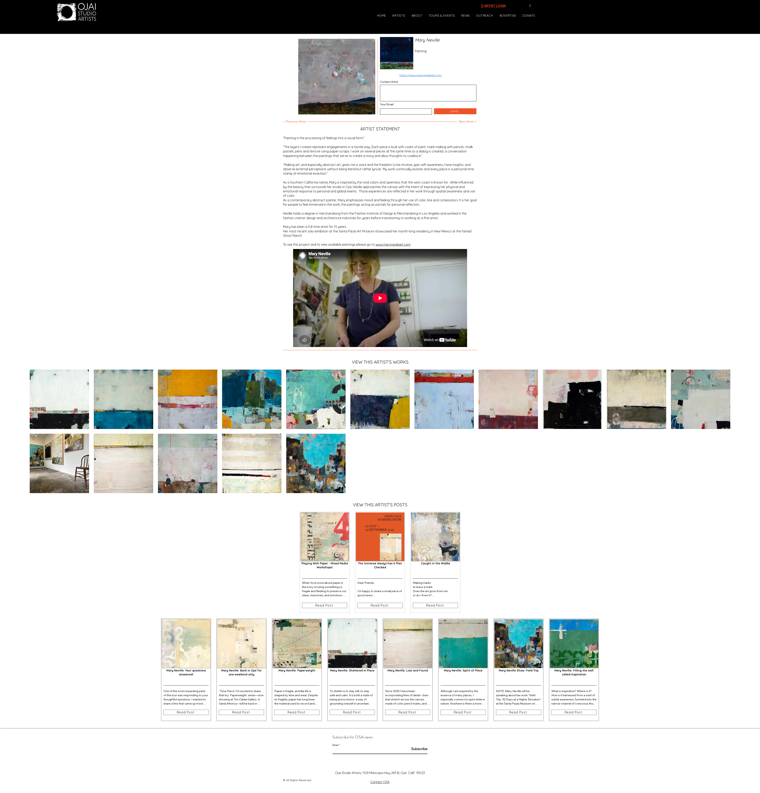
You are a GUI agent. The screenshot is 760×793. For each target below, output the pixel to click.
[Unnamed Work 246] (251, 399)
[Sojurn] (123, 399)
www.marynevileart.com (392, 244)
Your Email (386, 104)
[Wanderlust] (316, 463)
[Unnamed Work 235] (316, 399)
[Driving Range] (508, 399)
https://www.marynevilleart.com (420, 75)
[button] (528, 6)
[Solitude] (187, 463)
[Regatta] (700, 399)
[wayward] (380, 399)
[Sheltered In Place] (59, 399)
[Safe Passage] (572, 399)
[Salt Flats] (444, 399)
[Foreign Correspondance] (123, 463)
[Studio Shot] (59, 463)
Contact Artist (389, 81)
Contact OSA (380, 782)
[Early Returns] (636, 399)
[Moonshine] (251, 463)
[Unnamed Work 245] (187, 399)
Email (335, 745)
